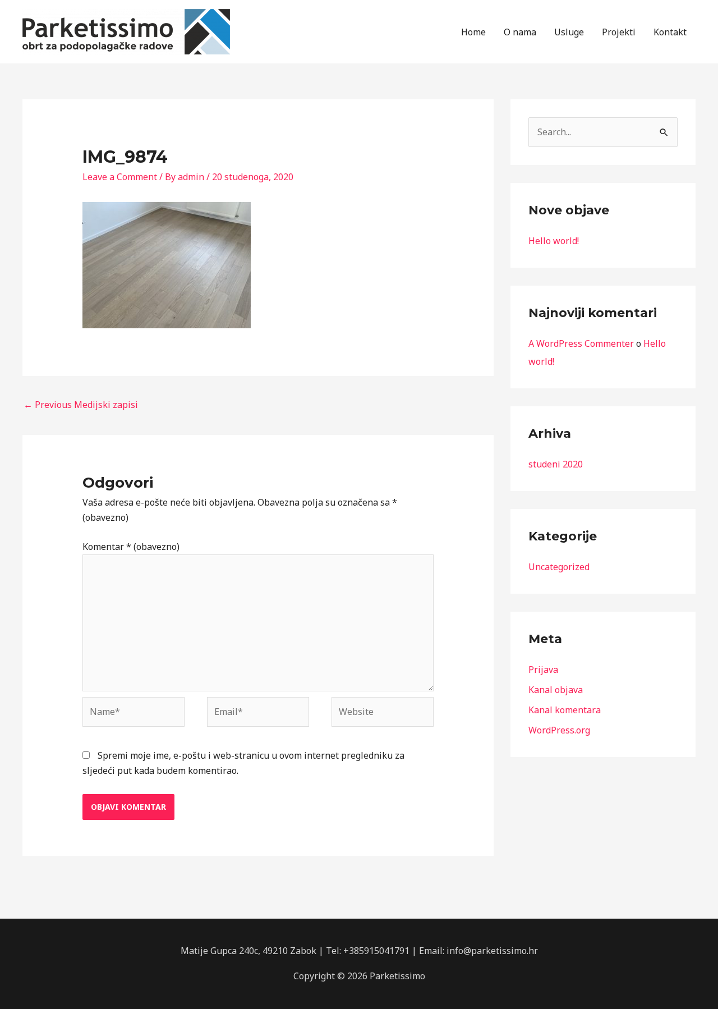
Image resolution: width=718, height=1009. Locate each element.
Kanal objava (555, 690)
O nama (520, 32)
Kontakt (670, 32)
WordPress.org (559, 730)
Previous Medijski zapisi (81, 404)
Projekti (619, 32)
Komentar (131, 546)
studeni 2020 (555, 464)
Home (473, 32)
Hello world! (553, 241)
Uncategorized (559, 567)
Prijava (543, 669)
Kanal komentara (564, 710)
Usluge (569, 32)
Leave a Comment (119, 177)
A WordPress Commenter (581, 343)
